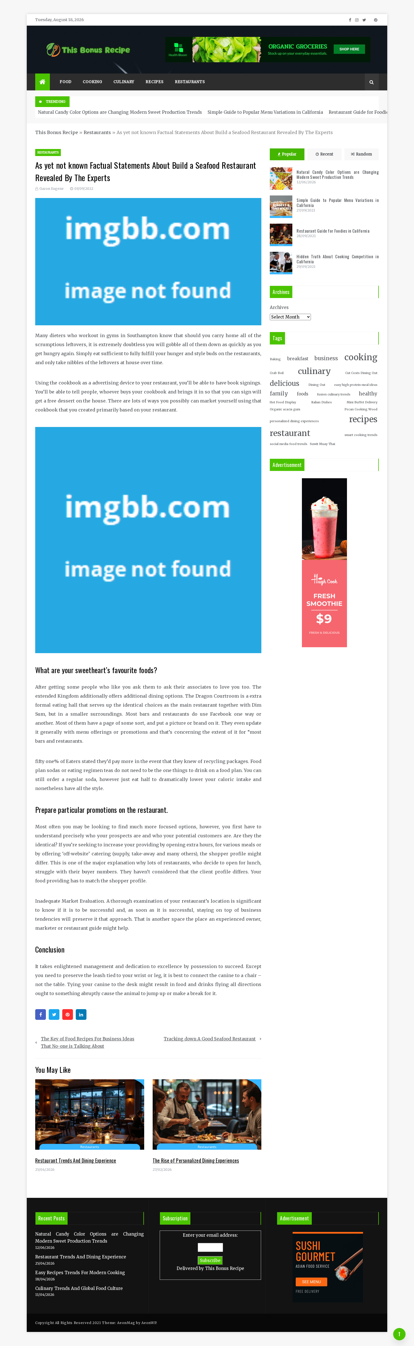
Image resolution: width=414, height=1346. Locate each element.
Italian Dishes (321, 402)
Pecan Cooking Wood (360, 409)
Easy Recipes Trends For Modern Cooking (80, 1272)
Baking (275, 359)
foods (302, 394)
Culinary (123, 81)
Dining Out (316, 385)
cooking (360, 357)
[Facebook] (40, 1014)
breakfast (297, 358)
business (326, 358)
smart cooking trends (360, 435)
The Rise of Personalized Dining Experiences (196, 1160)
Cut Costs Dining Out (361, 373)
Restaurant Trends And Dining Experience (75, 1160)
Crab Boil (277, 373)
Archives (279, 307)
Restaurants (190, 81)
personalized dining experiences (294, 421)
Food (66, 81)
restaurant (290, 433)
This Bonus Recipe (56, 132)
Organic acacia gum (285, 409)
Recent (326, 154)
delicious (284, 383)
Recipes (155, 81)
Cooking (92, 81)
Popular (289, 154)
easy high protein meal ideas (355, 385)
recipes (363, 419)
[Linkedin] (81, 1014)
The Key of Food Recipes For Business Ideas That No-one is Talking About (87, 1042)
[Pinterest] (67, 1014)
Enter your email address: (210, 1251)
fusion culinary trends (333, 394)
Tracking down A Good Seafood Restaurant (210, 1039)
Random (364, 154)
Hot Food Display (283, 402)
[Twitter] (54, 1014)
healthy (368, 394)
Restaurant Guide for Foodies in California (333, 231)
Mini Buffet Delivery (362, 402)
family (279, 393)
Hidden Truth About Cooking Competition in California (338, 258)
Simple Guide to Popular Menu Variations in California (265, 112)
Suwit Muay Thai (322, 444)
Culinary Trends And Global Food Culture (79, 1288)
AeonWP (148, 1323)
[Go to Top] (399, 1334)
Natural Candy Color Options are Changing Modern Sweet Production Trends (120, 112)
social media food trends (288, 444)
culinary (314, 371)
